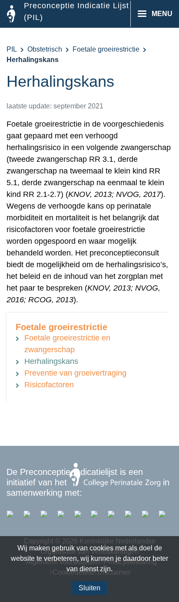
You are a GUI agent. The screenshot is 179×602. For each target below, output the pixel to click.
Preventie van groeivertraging (75, 373)
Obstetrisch (44, 49)
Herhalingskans (51, 361)
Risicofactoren (49, 384)
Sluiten (89, 588)
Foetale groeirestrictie (106, 49)
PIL (12, 49)
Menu (162, 13)
